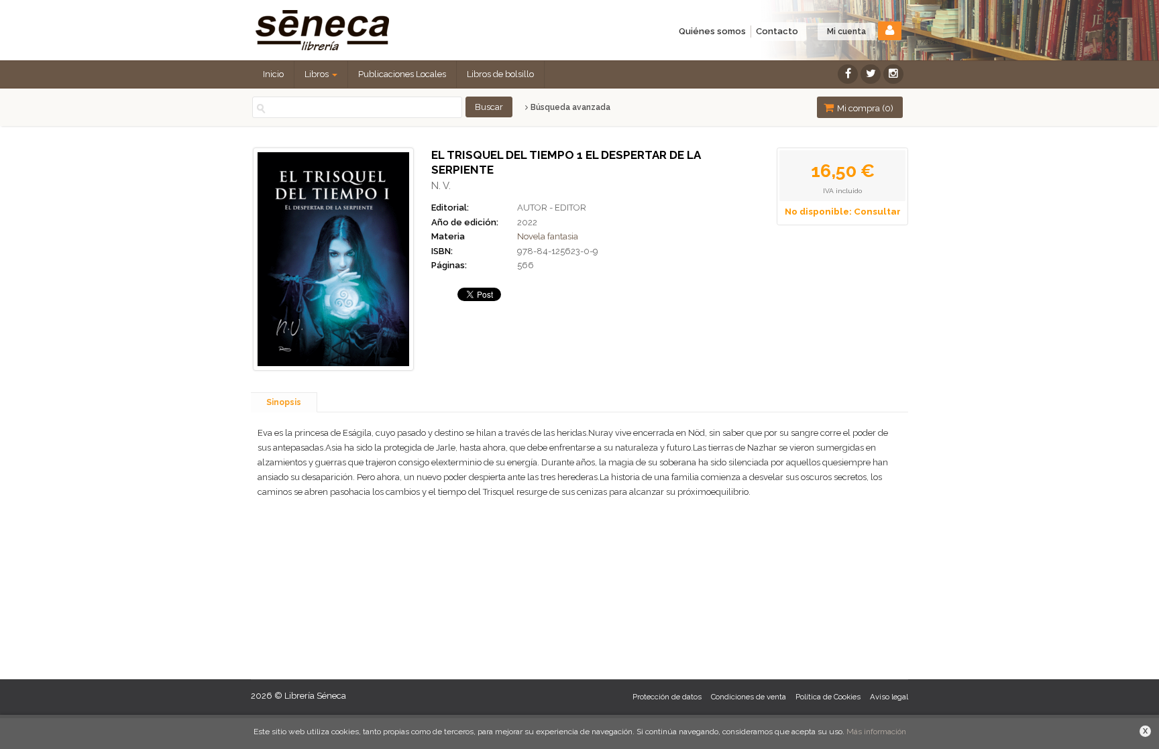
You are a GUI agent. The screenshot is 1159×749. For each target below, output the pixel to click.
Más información (876, 731)
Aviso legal (889, 697)
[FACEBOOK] (848, 74)
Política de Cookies (828, 697)
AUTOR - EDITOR (551, 208)
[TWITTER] (871, 74)
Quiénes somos (712, 31)
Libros (318, 74)
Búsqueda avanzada (569, 107)
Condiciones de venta (748, 697)
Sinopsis (283, 402)
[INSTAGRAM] (893, 74)
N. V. (441, 186)
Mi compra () (864, 108)
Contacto (777, 31)
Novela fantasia (547, 236)
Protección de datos (667, 697)
